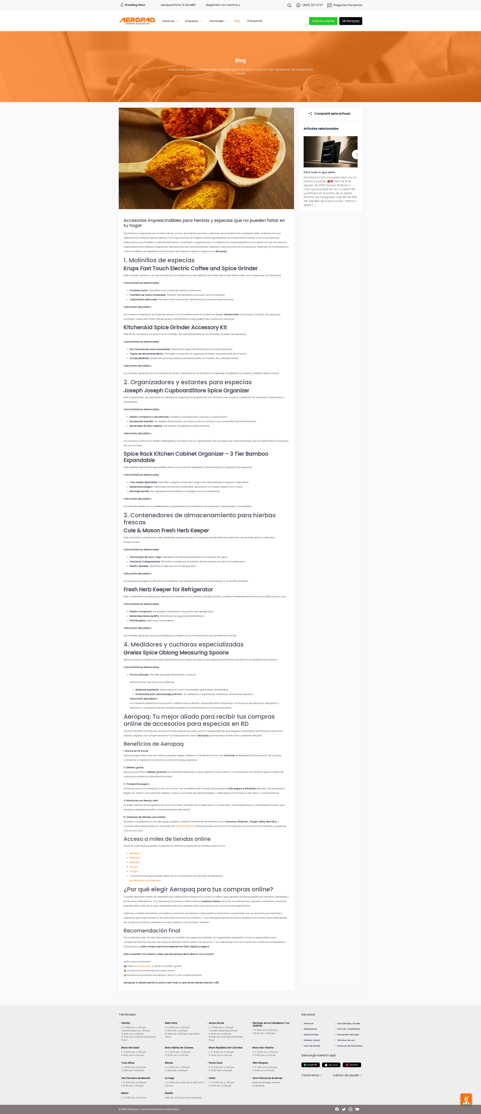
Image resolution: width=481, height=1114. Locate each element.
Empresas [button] (191, 21)
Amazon (135, 853)
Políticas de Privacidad (349, 1045)
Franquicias (254, 21)
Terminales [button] (216, 21)
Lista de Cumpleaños (348, 1028)
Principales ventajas (348, 1034)
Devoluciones (311, 1034)
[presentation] (356, 154)
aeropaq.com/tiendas (147, 880)
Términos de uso (346, 1040)
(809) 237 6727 (313, 5)
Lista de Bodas (312, 1045)
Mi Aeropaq (350, 21)
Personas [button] (168, 21)
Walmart (135, 857)
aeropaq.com (143, 966)
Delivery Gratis (312, 1040)
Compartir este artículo (332, 113)
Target (134, 871)
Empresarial (310, 1028)
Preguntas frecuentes (348, 5)
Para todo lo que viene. (319, 172)
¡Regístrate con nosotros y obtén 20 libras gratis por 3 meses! (211, 5)
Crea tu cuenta (323, 21)
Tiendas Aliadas (184, 826)
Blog (237, 21)
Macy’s (134, 866)
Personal (308, 1023)
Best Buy (135, 862)
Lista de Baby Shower (348, 1023)
